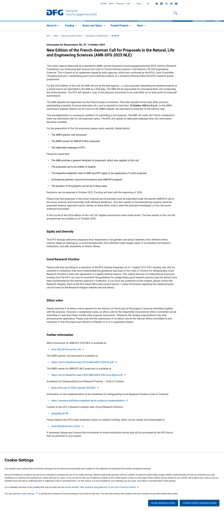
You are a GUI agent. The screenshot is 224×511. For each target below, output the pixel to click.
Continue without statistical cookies (199, 503)
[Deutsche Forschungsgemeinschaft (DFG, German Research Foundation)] (72, 13)
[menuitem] (53, 26)
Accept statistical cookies (163, 503)
